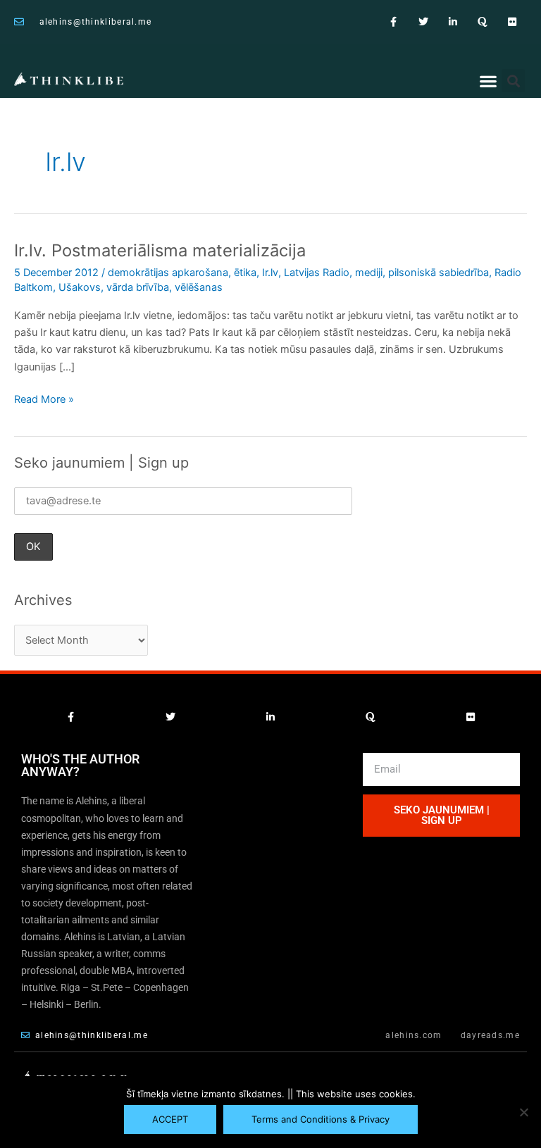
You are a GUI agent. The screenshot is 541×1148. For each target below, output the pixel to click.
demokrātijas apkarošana (168, 272)
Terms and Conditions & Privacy (320, 1119)
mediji (369, 272)
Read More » (44, 398)
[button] (488, 81)
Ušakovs (79, 287)
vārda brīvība (137, 287)
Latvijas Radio (316, 272)
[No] (523, 1112)
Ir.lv (270, 272)
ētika (245, 272)
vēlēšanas (199, 287)
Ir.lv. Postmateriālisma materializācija (160, 250)
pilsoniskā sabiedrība (438, 272)
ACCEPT (170, 1119)
